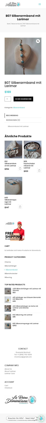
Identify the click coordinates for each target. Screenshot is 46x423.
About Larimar (10, 371)
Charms (8, 262)
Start (8, 24)
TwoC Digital (32, 420)
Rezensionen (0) (13, 120)
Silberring (8, 277)
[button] (38, 41)
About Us (8, 369)
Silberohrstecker (11, 273)
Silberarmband (16, 24)
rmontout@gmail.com (23, 357)
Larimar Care (10, 373)
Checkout (8, 388)
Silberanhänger (11, 266)
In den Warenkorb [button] (20, 168)
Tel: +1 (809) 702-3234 (23, 355)
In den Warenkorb (23, 99)
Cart (6, 385)
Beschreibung (12, 115)
